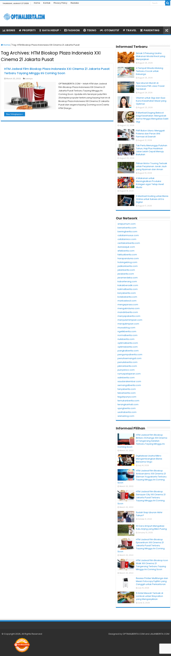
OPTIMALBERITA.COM (134, 633)
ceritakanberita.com (129, 243)
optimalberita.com (128, 343)
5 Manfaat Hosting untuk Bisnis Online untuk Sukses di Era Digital (152, 199)
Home (37, 3)
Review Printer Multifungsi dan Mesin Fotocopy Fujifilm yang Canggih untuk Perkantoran (152, 581)
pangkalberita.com (128, 350)
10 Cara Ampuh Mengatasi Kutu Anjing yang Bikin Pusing (151, 527)
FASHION (73, 30)
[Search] (167, 3)
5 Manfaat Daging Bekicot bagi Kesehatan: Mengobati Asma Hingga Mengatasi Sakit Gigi (152, 117)
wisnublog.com (126, 416)
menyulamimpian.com (130, 319)
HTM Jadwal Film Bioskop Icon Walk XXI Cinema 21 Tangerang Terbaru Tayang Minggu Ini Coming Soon (152, 565)
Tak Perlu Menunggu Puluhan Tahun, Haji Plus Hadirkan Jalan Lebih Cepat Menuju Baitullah (151, 150)
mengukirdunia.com (129, 308)
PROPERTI (29, 30)
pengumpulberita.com (130, 354)
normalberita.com (127, 335)
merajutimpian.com (128, 323)
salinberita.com (126, 377)
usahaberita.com (127, 412)
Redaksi (75, 3)
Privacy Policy (60, 3)
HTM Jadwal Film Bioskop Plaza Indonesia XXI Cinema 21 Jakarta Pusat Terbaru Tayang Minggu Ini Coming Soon (57, 71)
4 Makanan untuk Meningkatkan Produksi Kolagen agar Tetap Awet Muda (150, 183)
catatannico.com (127, 239)
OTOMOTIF (111, 30)
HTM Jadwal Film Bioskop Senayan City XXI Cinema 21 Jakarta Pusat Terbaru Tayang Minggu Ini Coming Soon (141, 497)
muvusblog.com (126, 327)
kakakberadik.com (128, 285)
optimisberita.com (128, 346)
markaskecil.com (127, 300)
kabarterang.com (127, 281)
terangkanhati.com (128, 404)
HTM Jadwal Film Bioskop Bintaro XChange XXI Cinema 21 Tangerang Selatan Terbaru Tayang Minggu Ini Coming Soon (142, 440)
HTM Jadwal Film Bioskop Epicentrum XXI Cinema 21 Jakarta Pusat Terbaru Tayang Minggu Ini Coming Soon (141, 545)
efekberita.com (126, 250)
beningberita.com (127, 231)
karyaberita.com (127, 293)
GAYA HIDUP (50, 30)
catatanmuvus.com (128, 235)
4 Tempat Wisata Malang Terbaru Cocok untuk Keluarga (149, 71)
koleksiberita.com (127, 296)
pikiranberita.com (127, 366)
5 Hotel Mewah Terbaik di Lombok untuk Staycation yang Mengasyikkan (149, 596)
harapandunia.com (128, 258)
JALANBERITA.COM (159, 633)
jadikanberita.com (128, 266)
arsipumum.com (127, 223)
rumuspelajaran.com (129, 373)
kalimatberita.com (128, 289)
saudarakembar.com (129, 381)
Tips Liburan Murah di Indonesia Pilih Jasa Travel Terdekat (150, 86)
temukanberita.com (128, 400)
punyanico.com (126, 369)
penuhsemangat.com (129, 358)
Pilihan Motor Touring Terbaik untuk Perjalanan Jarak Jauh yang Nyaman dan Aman (151, 166)
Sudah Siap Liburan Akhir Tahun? (149, 514)
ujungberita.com (127, 408)
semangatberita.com (129, 385)
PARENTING (151, 30)
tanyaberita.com (127, 389)
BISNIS (10, 30)
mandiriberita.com (128, 312)
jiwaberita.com (126, 273)
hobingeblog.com (127, 262)
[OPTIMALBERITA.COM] (24, 16)
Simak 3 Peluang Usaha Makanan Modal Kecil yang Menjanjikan (150, 56)
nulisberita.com (126, 339)
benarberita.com (127, 227)
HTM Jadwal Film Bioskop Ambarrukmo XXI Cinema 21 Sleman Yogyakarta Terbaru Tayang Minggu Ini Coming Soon (142, 476)
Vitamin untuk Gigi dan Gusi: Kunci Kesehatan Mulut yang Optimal (151, 100)
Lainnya (29, 78)
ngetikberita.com (127, 331)
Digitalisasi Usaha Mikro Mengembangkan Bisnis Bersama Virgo (149, 458)
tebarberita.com (127, 393)
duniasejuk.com (126, 246)
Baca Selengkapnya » (14, 114)
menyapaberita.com (129, 316)
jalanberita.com (126, 270)
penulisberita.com (127, 362)
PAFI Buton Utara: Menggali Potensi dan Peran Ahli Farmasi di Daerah (150, 133)
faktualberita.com (127, 254)
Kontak (46, 3)
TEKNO (91, 30)
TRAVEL (131, 30)
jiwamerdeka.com (128, 277)
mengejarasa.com (128, 304)
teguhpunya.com (127, 396)
